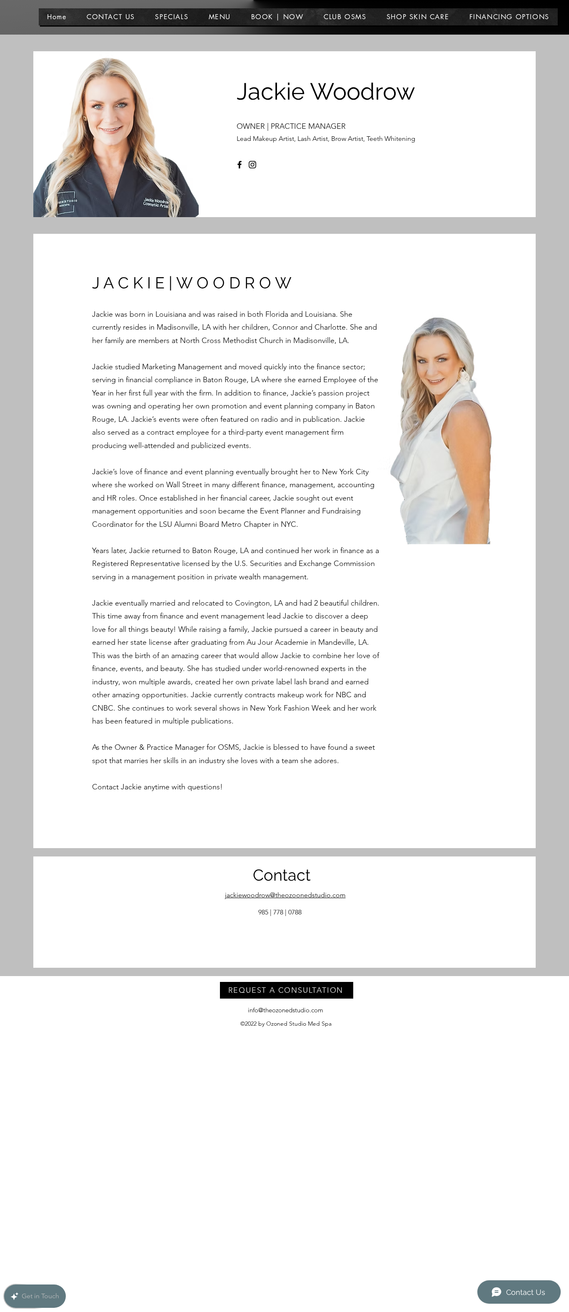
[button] (219, 16)
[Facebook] (240, 165)
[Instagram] (252, 165)
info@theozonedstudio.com (285, 1010)
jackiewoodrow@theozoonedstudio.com (285, 895)
